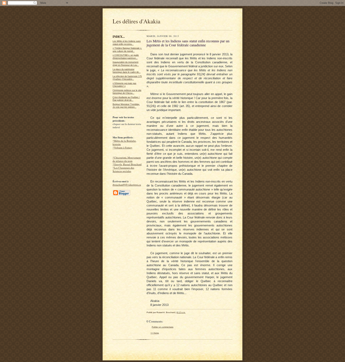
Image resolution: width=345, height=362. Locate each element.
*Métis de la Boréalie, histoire (124, 142)
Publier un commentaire (162, 327)
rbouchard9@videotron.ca (127, 184)
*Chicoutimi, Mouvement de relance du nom (127, 159)
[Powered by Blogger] (121, 195)
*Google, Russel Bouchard (127, 164)
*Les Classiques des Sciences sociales (123, 169)
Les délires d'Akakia (136, 21)
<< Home (155, 333)
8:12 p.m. (181, 312)
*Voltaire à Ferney (122, 147)
